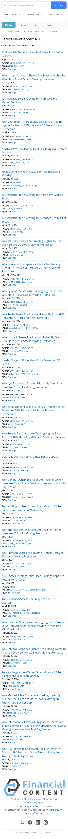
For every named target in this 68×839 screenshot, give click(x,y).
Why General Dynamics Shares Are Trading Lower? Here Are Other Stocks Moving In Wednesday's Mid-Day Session (33, 483)
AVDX (18, 228)
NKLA (30, 159)
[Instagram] (45, 823)
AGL (11, 348)
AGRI (12, 563)
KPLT (31, 205)
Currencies (27, 31)
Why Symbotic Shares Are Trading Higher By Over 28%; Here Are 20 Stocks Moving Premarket (32, 293)
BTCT (24, 278)
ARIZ (19, 683)
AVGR (31, 251)
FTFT (30, 228)
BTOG (19, 86)
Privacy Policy (52, 809)
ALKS (19, 494)
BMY (18, 421)
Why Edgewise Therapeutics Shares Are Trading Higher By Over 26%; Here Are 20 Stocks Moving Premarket (31, 267)
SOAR (28, 162)
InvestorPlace (14, 523)
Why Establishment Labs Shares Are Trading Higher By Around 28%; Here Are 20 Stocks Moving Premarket (33, 410)
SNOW (17, 89)
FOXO (25, 371)
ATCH (12, 63)
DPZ (18, 159)
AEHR (12, 251)
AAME (12, 109)
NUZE (15, 520)
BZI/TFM (17, 112)
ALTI (31, 709)
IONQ (17, 424)
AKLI (31, 636)
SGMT (31, 281)
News (17, 31)
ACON (12, 636)
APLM (19, 325)
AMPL (12, 736)
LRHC (20, 712)
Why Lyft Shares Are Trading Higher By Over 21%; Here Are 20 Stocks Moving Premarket (32, 385)
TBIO (9, 686)
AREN (25, 325)
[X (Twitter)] (22, 823)
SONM (10, 424)
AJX (11, 609)
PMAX (25, 112)
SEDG (9, 89)
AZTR (30, 540)
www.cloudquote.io (34, 802)
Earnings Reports (38, 589)
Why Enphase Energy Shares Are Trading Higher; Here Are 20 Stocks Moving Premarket (32, 531)
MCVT (22, 231)
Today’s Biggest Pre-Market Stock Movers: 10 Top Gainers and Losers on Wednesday (32, 508)
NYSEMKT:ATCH (14, 589)
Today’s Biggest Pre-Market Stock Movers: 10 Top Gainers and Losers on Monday (32, 674)
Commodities (34, 374)
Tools (49, 25)
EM (23, 660)
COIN (24, 63)
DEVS (23, 348)
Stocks (23, 25)
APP (11, 394)
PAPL (16, 66)
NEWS (24, 159)
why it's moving (14, 185)
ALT (11, 763)
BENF (18, 63)
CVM (25, 86)
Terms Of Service (33, 813)
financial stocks (33, 612)
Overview (9, 31)
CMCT (25, 467)
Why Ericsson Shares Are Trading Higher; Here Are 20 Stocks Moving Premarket (33, 554)
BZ (29, 444)
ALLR (24, 494)
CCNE (25, 109)
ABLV (12, 136)
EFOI (22, 739)
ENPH (9, 497)
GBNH (27, 712)
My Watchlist (33, 14)
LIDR (17, 254)
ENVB (18, 301)
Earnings (33, 185)
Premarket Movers (15, 328)
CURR (31, 63)
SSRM (14, 766)
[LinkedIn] (37, 823)
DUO (30, 421)
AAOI (12, 709)
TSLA (28, 328)
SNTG (9, 566)
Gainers (23, 304)
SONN (24, 447)
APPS (12, 371)
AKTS (12, 278)
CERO (18, 467)
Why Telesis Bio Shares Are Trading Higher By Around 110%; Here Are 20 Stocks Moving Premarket (34, 435)
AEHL (19, 636)
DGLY (31, 86)
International (40, 31)
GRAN (10, 66)
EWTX (31, 278)
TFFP (9, 304)
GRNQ (16, 231)
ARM (29, 763)
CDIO (24, 421)
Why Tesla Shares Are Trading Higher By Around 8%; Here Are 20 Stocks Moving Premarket (34, 316)
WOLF (10, 397)
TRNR (16, 397)
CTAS (32, 467)
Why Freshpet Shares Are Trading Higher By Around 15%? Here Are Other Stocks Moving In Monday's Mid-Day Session (33, 625)
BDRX (30, 563)
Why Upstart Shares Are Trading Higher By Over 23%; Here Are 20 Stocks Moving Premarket (31, 339)
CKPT (31, 136)
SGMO (30, 497)
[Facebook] (30, 823)
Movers (27, 351)
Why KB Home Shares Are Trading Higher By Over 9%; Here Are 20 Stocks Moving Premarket (32, 242)
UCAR (10, 739)
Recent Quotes (10, 14)
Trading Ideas (13, 162)
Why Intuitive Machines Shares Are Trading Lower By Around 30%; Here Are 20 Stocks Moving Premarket (34, 650)
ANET (17, 763)
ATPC (25, 251)
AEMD (12, 325)
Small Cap (12, 712)
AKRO (25, 709)
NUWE (17, 662)
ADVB (18, 136)
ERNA (25, 301)
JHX (8, 766)
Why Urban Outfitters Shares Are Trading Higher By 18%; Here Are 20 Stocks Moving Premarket (33, 77)
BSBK (25, 205)
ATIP (24, 517)
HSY (31, 371)
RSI (28, 609)
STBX (9, 139)
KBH (22, 254)
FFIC (31, 301)
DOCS (30, 348)
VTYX (16, 739)
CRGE (31, 683)
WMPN (17, 208)
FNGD (32, 109)
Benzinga (12, 69)
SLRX (9, 520)
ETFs (36, 25)
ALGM (12, 494)
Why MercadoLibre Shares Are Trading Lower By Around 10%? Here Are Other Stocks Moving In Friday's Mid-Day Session (31, 698)
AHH (12, 444)
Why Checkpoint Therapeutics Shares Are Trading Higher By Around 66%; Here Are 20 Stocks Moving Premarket (33, 125)
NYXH (16, 686)
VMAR (22, 686)
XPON (24, 424)
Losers (10, 254)
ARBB (23, 394)
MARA (16, 639)
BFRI (31, 736)
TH (23, 162)
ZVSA (9, 639)
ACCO (18, 709)
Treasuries (53, 31)
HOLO (29, 660)
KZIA (29, 139)
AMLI (17, 444)
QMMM (35, 328)
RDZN (24, 281)
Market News (19, 139)
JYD (19, 766)
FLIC (25, 228)
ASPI (17, 563)
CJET (29, 543)
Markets (8, 25)
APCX (12, 205)
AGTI (25, 636)
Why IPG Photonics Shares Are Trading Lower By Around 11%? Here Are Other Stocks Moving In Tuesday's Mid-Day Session (31, 752)
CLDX (22, 639)
